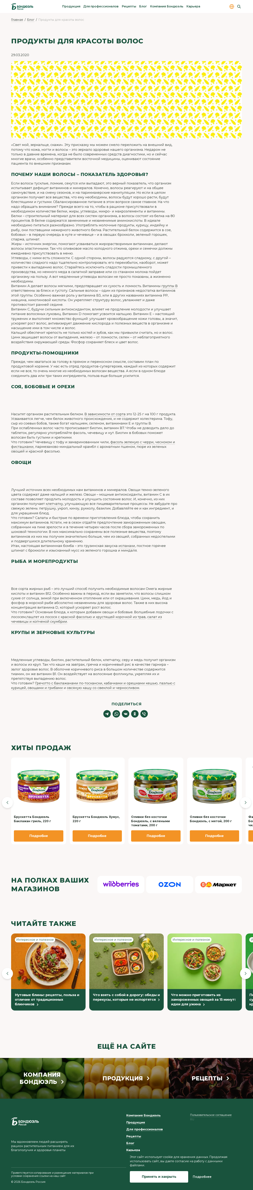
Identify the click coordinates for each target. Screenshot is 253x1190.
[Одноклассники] (135, 714)
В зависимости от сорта (105, 414)
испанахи (127, 546)
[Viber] (144, 714)
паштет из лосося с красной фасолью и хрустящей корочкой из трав (86, 617)
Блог (143, 6)
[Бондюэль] (25, 1121)
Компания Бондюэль (166, 6)
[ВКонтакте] (125, 714)
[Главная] (22, 6)
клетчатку (54, 504)
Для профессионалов (101, 6)
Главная (17, 19)
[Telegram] (107, 714)
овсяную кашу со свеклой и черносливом (103, 688)
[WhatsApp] (116, 714)
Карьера (193, 6)
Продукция (71, 6)
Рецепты (129, 6)
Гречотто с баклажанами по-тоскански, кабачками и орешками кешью (96, 683)
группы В (170, 286)
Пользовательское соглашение (211, 1115)
